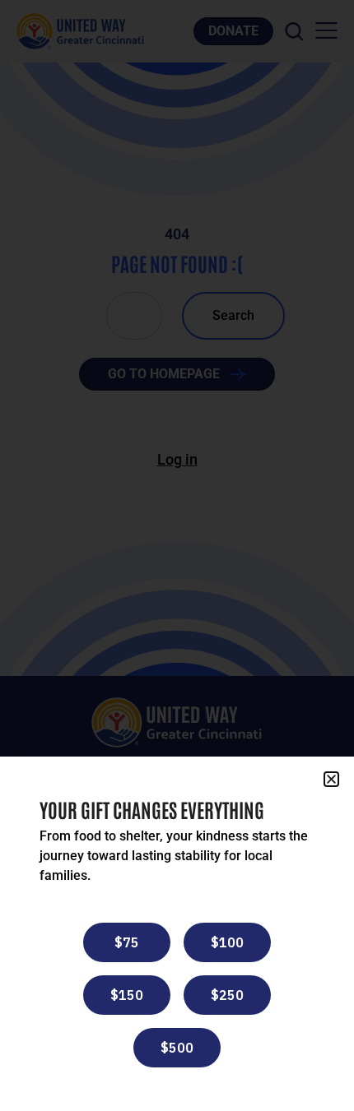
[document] (177, 555)
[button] (331, 779)
